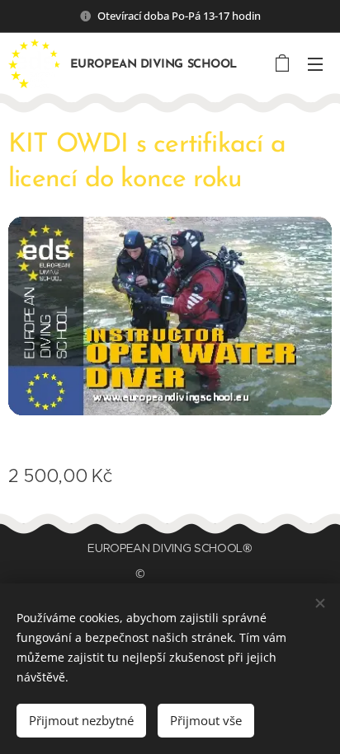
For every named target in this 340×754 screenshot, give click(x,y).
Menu (315, 63)
